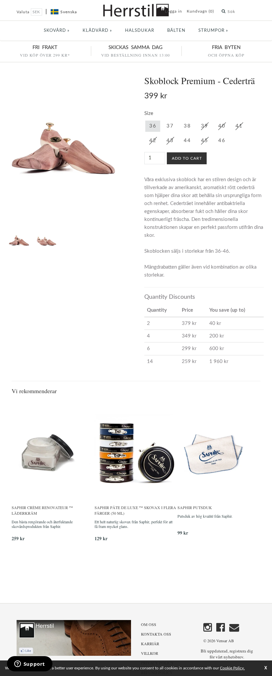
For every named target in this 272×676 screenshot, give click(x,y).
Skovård (57, 30)
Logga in (173, 11)
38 (187, 126)
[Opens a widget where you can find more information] (29, 664)
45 (204, 140)
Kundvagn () (200, 11)
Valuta (24, 12)
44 (187, 140)
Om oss (148, 624)
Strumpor (213, 30)
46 (221, 140)
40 (221, 126)
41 (239, 126)
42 (152, 140)
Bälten (176, 30)
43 (170, 140)
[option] (53, 473)
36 (152, 126)
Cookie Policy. (232, 668)
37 (170, 126)
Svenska (68, 12)
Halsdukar (139, 30)
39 (204, 126)
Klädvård (97, 30)
